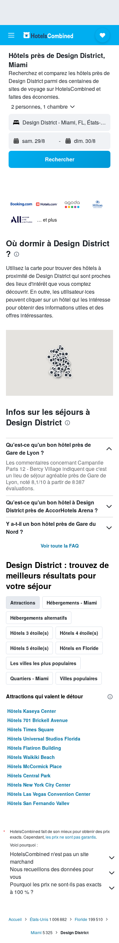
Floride (81, 919)
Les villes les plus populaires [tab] (43, 663)
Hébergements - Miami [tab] (72, 602)
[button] (11, 35)
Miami (36, 932)
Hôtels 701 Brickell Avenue (37, 720)
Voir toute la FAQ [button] (60, 545)
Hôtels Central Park (29, 775)
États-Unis (39, 919)
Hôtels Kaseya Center (31, 711)
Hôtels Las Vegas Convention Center (48, 794)
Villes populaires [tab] (79, 678)
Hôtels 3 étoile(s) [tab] (29, 633)
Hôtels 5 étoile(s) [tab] (29, 648)
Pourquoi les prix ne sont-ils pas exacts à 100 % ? (55, 888)
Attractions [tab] (22, 602)
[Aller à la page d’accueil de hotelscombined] (48, 35)
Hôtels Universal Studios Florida (43, 738)
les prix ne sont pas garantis (71, 837)
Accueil (15, 919)
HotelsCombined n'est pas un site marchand (49, 857)
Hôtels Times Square (30, 729)
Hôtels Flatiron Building (34, 747)
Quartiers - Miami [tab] (29, 678)
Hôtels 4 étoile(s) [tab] (79, 633)
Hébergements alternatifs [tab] (38, 617)
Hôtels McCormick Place (34, 766)
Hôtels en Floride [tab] (79, 648)
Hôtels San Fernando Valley (38, 803)
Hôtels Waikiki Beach (31, 757)
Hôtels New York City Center (38, 784)
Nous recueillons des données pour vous (51, 872)
